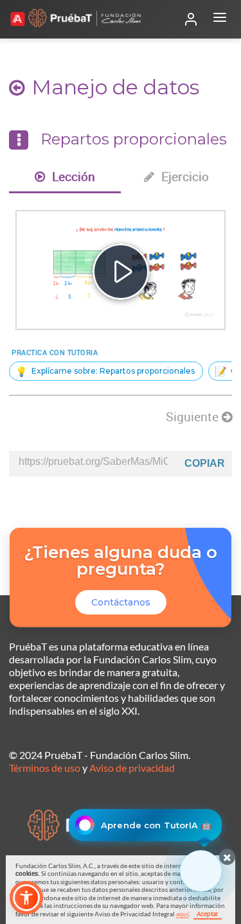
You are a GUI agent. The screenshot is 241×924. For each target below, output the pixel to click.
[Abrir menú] (219, 19)
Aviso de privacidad (132, 768)
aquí (182, 914)
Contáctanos (120, 602)
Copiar (204, 463)
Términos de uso (44, 768)
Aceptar (208, 913)
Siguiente (194, 416)
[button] (26, 897)
